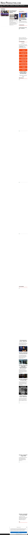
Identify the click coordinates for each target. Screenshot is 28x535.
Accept (18, 532)
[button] (26, 527)
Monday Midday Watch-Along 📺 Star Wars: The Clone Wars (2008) (23, 19)
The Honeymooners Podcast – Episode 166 (23, 341)
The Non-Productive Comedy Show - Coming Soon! (23, 28)
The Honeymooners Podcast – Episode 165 (23, 396)
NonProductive (14, 13)
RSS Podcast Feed (23, 73)
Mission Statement (22, 5)
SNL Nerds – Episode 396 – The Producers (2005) (23, 514)
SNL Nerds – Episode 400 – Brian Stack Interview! (23, 353)
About (1, 5)
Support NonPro (17, 5)
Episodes (4, 5)
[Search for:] (23, 9)
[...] (22, 384)
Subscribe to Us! (12, 5)
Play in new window (11, 19)
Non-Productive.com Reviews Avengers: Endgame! (13, 11)
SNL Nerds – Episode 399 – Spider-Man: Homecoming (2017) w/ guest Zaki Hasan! (23, 366)
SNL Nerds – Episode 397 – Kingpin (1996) (23, 455)
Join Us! (1, 6)
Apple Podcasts (13, 20)
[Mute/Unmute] (17, 17)
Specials (8, 5)
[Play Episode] (16, 17)
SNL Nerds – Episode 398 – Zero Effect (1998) (23, 380)
